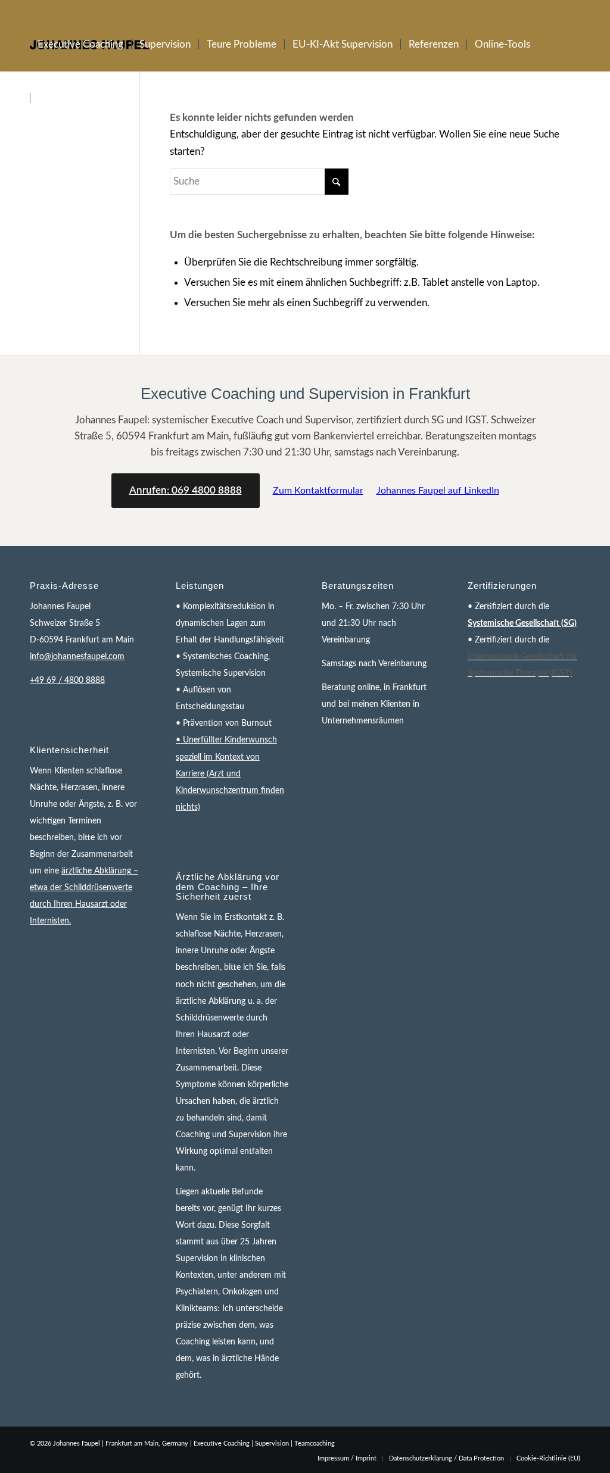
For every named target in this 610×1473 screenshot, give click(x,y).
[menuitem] (80, 44)
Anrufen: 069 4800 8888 (185, 490)
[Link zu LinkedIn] (571, 9)
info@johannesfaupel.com (77, 657)
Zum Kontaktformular (318, 490)
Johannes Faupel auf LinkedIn (437, 490)
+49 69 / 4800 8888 (67, 680)
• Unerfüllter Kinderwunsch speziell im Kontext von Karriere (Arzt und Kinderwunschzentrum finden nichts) (230, 773)
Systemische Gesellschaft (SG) (522, 623)
